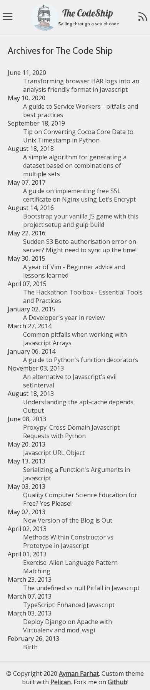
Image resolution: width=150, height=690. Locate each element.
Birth (30, 647)
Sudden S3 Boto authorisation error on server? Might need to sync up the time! (80, 245)
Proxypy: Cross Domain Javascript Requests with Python (71, 431)
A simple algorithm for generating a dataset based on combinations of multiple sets (75, 165)
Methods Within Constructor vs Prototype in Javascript (68, 541)
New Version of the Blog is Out (67, 520)
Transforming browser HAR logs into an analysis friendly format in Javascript (81, 85)
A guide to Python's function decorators (80, 360)
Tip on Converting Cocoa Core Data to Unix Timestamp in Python (78, 135)
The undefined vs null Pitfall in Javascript (81, 588)
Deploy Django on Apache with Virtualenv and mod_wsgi (67, 625)
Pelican (60, 682)
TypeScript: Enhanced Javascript (69, 605)
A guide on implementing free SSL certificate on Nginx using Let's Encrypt (79, 195)
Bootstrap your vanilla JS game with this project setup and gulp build (80, 220)
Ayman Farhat (79, 673)
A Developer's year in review (64, 317)
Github (117, 682)
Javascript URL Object (54, 452)
